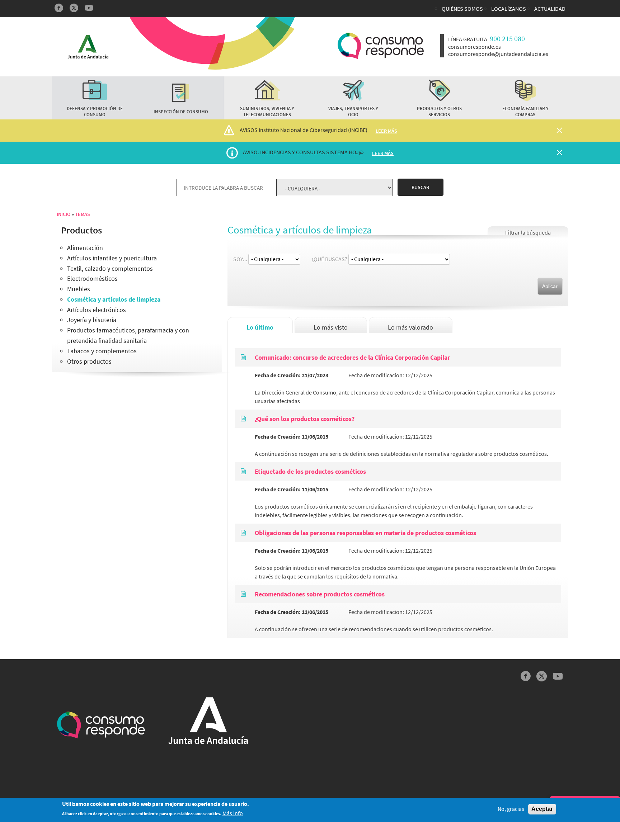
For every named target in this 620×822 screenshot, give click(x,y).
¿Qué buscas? (329, 259)
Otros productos (89, 361)
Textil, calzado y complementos (110, 268)
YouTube (89, 8)
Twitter (74, 8)
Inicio (63, 214)
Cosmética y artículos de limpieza (113, 299)
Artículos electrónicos (96, 310)
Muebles (78, 289)
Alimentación (85, 248)
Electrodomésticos (92, 278)
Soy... (240, 259)
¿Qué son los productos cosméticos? (304, 419)
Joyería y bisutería (91, 320)
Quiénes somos (462, 8)
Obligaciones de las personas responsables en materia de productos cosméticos (365, 533)
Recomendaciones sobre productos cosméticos (320, 594)
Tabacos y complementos (102, 351)
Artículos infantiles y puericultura (112, 258)
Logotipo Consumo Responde (381, 46)
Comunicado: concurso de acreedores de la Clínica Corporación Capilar (352, 357)
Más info (232, 813)
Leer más (386, 131)
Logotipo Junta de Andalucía (87, 46)
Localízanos (508, 8)
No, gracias (511, 809)
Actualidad (549, 8)
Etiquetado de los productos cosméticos (310, 471)
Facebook (59, 8)
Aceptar (542, 809)
